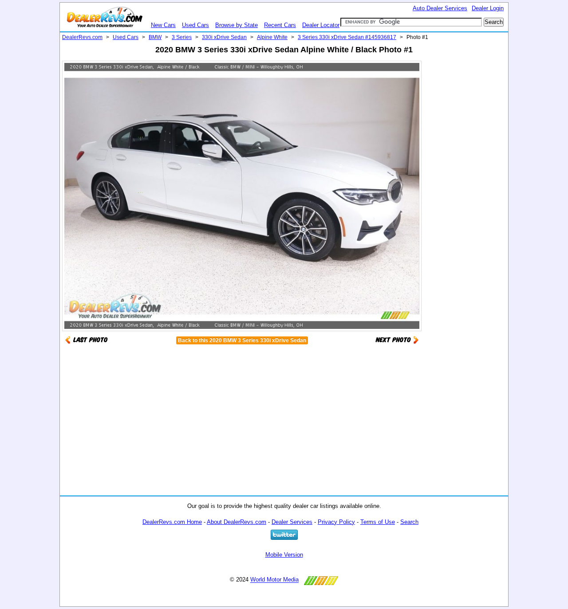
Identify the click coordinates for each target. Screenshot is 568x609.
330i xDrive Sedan (224, 37)
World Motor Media (274, 580)
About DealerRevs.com (236, 522)
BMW (155, 37)
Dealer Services (292, 522)
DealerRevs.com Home (172, 522)
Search (409, 522)
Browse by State (236, 25)
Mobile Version (284, 554)
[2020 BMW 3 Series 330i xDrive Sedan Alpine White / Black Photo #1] (397, 339)
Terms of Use (377, 522)
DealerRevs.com (82, 37)
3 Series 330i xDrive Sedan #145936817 (347, 37)
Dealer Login (488, 8)
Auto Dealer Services (440, 8)
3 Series (182, 37)
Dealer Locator (320, 25)
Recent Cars (280, 25)
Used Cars (195, 25)
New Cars (163, 25)
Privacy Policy (336, 522)
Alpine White (272, 37)
